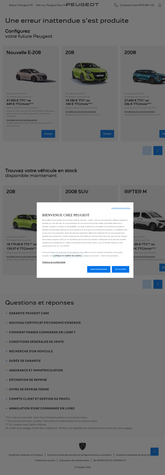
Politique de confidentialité (53, 262)
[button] (121, 208)
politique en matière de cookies (68, 255)
